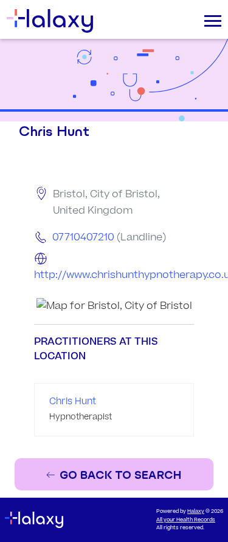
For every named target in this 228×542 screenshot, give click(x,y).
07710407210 (83, 237)
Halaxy (195, 511)
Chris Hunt (72, 401)
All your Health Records (185, 520)
